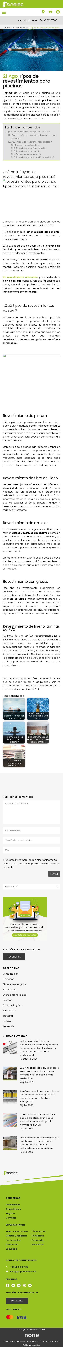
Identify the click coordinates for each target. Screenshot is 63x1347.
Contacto (11, 1217)
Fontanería (37, 1240)
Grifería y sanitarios (16, 1235)
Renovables (38, 1244)
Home (7, 27)
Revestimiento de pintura (27, 145)
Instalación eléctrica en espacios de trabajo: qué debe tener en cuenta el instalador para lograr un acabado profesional (39, 1048)
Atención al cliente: (37, 20)
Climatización (10, 973)
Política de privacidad (48, 1341)
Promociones (13, 1204)
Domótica (8, 979)
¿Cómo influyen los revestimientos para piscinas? (34, 137)
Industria (8, 1016)
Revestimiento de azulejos (28, 151)
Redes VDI (8, 1026)
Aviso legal (32, 1341)
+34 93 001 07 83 (19, 1267)
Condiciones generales (14, 1341)
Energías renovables (14, 994)
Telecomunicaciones (17, 1231)
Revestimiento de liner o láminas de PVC (35, 157)
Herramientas (13, 1240)
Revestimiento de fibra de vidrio (31, 148)
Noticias (7, 1021)
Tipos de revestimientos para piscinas (28, 131)
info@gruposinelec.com (23, 1271)
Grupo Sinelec (13, 1209)
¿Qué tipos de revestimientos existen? (31, 141)
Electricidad (9, 989)
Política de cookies (31, 1345)
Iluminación (9, 1010)
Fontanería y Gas (13, 1005)
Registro (10, 1213)
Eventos (7, 1000)
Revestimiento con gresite (28, 154)
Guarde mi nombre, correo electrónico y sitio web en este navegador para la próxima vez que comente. (31, 863)
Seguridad (11, 1248)
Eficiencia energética (15, 984)
